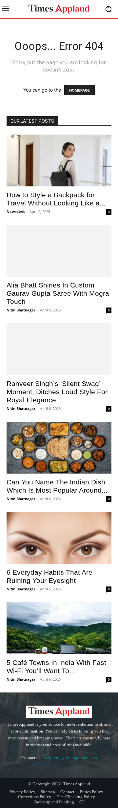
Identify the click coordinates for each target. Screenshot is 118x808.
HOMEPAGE (79, 90)
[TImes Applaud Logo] (59, 9)
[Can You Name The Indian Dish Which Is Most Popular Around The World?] (59, 448)
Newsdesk (16, 211)
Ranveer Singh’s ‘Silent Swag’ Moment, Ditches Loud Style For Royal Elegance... (57, 392)
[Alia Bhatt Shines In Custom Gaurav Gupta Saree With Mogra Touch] (59, 251)
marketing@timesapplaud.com (70, 757)
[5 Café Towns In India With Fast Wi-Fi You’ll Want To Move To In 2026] (59, 628)
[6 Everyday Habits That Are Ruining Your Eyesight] (59, 538)
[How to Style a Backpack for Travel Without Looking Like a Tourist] (59, 160)
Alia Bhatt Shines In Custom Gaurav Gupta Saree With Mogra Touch (58, 293)
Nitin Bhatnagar (21, 310)
